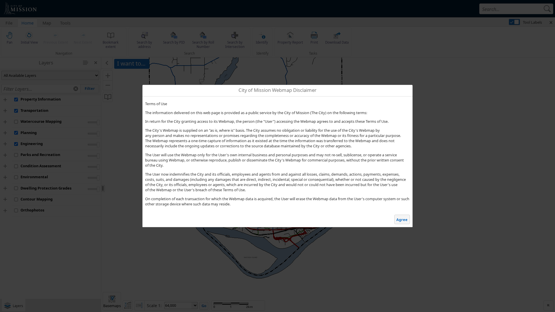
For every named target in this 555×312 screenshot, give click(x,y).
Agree (402, 219)
